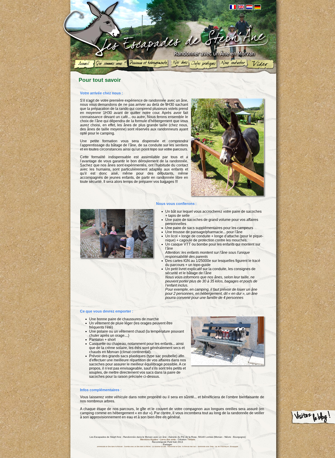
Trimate (191, 439)
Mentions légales (149, 439)
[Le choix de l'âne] (227, 195)
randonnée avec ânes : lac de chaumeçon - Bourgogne (218, 446)
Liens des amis (168, 439)
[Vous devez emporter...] (227, 364)
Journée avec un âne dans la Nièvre (137, 446)
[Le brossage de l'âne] (116, 257)
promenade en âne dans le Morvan (110, 446)
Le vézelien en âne (159, 446)
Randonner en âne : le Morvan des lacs (182, 446)
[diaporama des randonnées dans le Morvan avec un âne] (260, 64)
